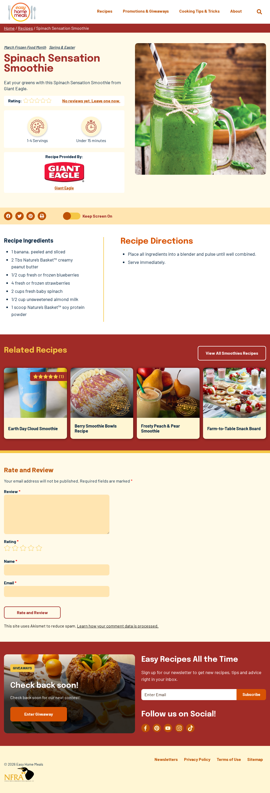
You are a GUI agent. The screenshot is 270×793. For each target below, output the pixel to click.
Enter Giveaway (38, 713)
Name (10, 561)
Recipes (25, 28)
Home (9, 28)
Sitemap (255, 759)
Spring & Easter (62, 47)
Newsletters (166, 759)
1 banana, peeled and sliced (38, 251)
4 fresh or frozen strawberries (40, 283)
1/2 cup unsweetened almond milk (44, 299)
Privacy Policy (197, 759)
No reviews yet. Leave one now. (91, 100)
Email (10, 582)
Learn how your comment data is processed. (117, 625)
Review (12, 491)
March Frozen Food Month (25, 47)
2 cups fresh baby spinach (36, 291)
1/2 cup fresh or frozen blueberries (45, 275)
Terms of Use (229, 759)
